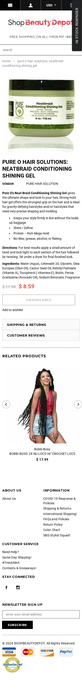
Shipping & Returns (26, 325)
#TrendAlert (11, 562)
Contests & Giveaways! (19, 568)
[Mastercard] (28, 651)
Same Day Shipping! (16, 557)
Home (6, 61)
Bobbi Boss (42, 449)
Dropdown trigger (30, 5)
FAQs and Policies (56, 519)
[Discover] (47, 651)
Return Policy (53, 524)
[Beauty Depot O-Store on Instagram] (18, 587)
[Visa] (9, 651)
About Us (9, 498)
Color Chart (51, 530)
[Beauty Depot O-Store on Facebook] (6, 587)
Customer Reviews (26, 335)
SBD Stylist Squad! (56, 535)
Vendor (8, 183)
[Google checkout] (12, 664)
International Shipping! (60, 514)
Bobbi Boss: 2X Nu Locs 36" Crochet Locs (42, 454)
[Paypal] (66, 651)
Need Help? (10, 552)
